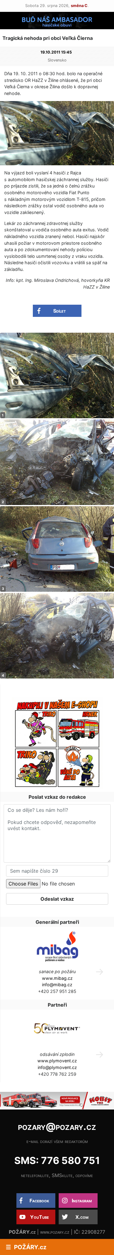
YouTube (39, 1217)
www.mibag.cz (57, 978)
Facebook (39, 1200)
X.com (81, 1217)
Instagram (82, 1200)
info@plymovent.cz (57, 1067)
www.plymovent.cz (57, 1060)
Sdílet (59, 311)
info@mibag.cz (57, 984)
